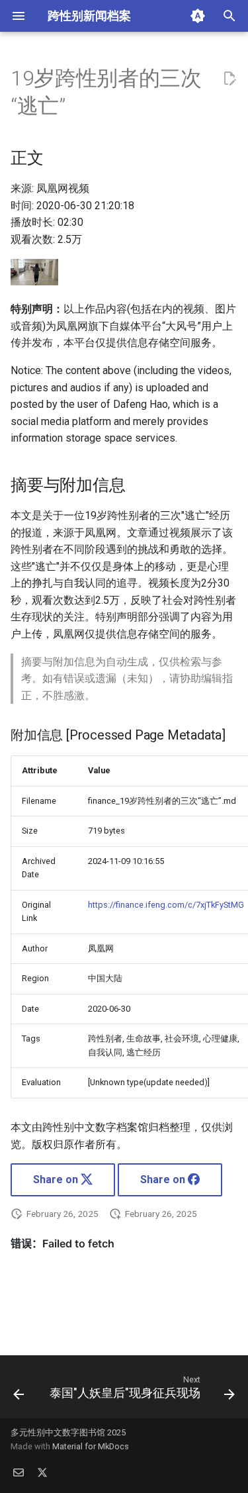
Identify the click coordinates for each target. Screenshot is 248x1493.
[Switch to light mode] (198, 16)
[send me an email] (18, 1471)
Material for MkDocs (90, 1446)
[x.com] (42, 1471)
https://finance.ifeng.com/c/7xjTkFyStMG (166, 905)
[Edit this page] (229, 78)
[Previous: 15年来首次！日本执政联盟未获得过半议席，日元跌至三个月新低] (18, 1390)
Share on (57, 1179)
